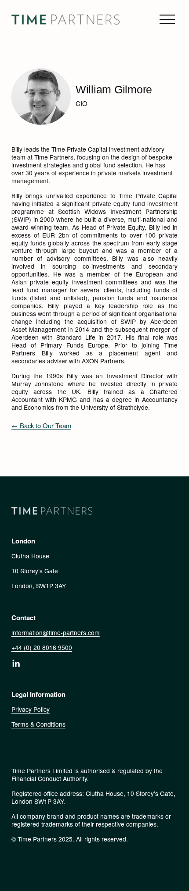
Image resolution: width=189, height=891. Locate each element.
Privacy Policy (30, 709)
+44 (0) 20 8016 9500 (41, 647)
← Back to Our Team (41, 425)
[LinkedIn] (15, 663)
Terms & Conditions (38, 724)
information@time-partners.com (55, 632)
